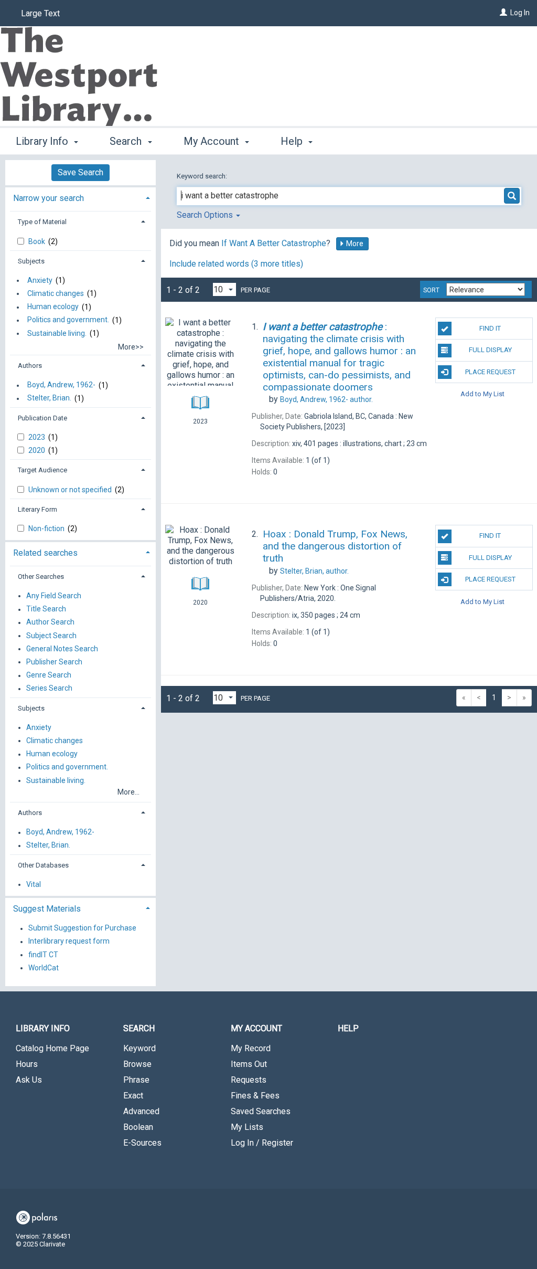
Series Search (49, 688)
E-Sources (142, 1143)
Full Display (490, 350)
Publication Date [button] (42, 418)
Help (348, 1028)
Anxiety (39, 280)
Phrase (136, 1080)
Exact (133, 1096)
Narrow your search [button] (48, 198)
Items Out (249, 1064)
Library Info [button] (43, 141)
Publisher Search (54, 662)
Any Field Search (53, 595)
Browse (137, 1064)
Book (37, 241)
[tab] (80, 197)
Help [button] (293, 141)
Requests (248, 1080)
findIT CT (43, 954)
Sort (431, 290)
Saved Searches (261, 1111)
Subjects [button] (31, 261)
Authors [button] (30, 365)
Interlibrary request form (69, 941)
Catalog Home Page (52, 1048)
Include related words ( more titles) (236, 264)
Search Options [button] (206, 215)
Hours (27, 1064)
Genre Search (48, 675)
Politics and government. (68, 320)
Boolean (138, 1127)
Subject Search (51, 635)
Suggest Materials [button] (47, 909)
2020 (37, 450)
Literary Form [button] (37, 509)
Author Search (50, 622)
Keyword (139, 1048)
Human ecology (53, 307)
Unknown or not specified (70, 489)
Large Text (40, 13)
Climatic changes (55, 293)
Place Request (490, 372)
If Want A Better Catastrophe (273, 243)
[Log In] (503, 12)
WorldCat (43, 968)
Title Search (46, 609)
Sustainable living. (57, 333)
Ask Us (29, 1080)
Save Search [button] (80, 172)
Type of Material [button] (42, 222)
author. (326, 399)
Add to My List (482, 394)
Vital (33, 884)
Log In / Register (262, 1143)
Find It (490, 328)
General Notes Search (62, 648)
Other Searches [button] (41, 576)
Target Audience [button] (42, 470)
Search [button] (127, 141)
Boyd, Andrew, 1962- (61, 385)
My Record (251, 1048)
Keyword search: (203, 176)
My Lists (247, 1127)
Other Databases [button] (43, 865)
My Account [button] (213, 141)
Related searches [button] (45, 553)
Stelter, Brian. (49, 398)
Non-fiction (47, 528)
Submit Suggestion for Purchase (82, 928)
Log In (520, 12)
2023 (37, 437)
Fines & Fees (255, 1096)
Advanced (141, 1111)
